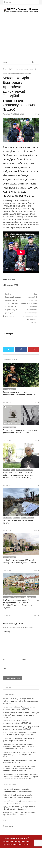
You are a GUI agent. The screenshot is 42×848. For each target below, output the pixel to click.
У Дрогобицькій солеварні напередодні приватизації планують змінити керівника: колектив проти (19, 746)
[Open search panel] (33, 62)
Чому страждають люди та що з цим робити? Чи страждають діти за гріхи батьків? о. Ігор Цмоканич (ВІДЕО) (18, 474)
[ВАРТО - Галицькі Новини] (21, 9)
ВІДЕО (5, 73)
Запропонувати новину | (12, 841)
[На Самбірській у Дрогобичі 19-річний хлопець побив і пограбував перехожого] (21, 535)
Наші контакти (23, 845)
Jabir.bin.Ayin (7, 795)
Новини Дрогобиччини (25, 73)
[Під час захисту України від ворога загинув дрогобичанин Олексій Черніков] (21, 406)
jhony (5, 801)
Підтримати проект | (10, 845)
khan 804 (6, 789)
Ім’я (4, 660)
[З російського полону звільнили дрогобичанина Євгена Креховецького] (21, 364)
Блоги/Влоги (6, 469)
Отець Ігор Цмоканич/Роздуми (24, 469)
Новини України (31, 597)
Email (24, 660)
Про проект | (26, 841)
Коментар (6, 632)
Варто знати (16, 517)
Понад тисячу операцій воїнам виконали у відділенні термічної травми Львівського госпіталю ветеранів (19, 768)
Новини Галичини (12, 73)
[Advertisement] (21, 37)
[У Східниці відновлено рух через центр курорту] (21, 489)
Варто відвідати (7, 517)
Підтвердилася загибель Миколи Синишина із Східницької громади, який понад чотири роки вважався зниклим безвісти (20, 776)
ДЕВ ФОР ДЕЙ (23, 838)
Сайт (4, 668)
